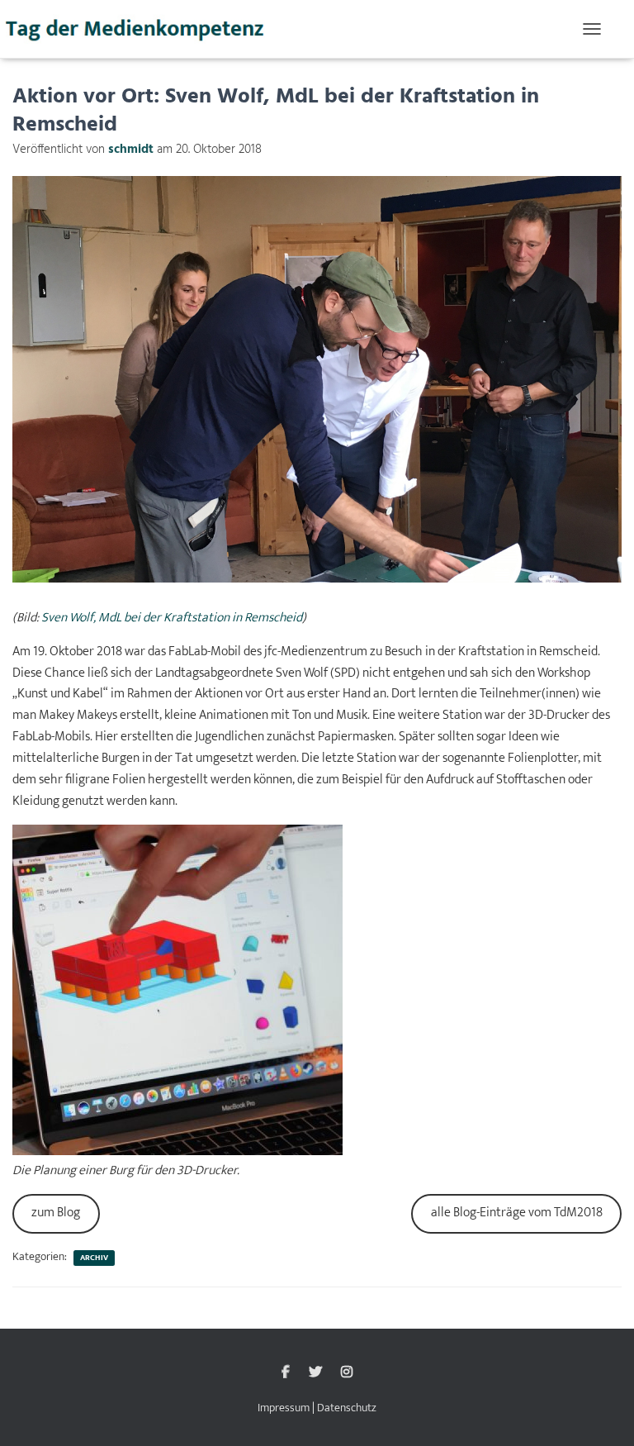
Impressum (284, 1407)
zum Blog (55, 1212)
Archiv (94, 1257)
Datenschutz (346, 1407)
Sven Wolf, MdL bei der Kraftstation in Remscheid (171, 617)
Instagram (347, 1372)
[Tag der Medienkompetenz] (142, 29)
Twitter (315, 1372)
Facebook (285, 1372)
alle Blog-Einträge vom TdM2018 (517, 1212)
